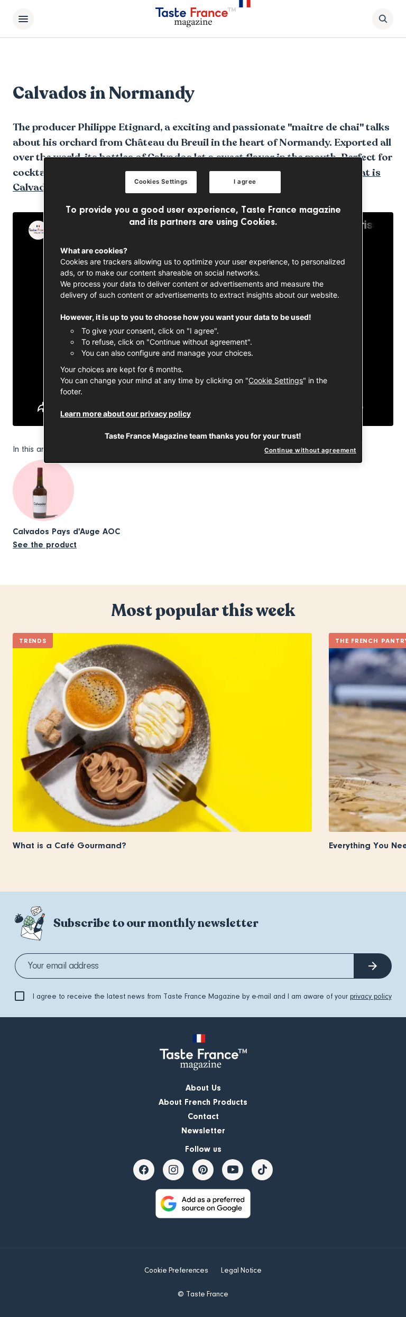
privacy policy (371, 996)
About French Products (203, 1102)
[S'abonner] (373, 966)
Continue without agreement (310, 450)
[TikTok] (262, 1169)
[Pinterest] (203, 1169)
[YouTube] (232, 1169)
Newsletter (203, 1130)
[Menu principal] (23, 19)
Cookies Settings (161, 181)
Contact (203, 1116)
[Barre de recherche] (382, 19)
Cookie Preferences (176, 1270)
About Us (203, 1088)
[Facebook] (143, 1169)
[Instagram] (173, 1169)
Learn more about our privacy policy (125, 413)
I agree (245, 181)
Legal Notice (241, 1270)
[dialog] (203, 310)
